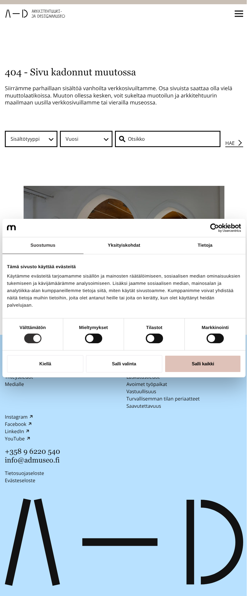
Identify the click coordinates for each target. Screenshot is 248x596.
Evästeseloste (20, 480)
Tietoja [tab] (205, 245)
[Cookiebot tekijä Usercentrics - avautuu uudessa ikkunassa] (214, 227)
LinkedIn (14, 431)
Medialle (14, 384)
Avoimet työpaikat (146, 384)
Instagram (16, 416)
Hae (230, 143)
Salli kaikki (203, 363)
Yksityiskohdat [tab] (124, 245)
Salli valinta (124, 363)
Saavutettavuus (143, 406)
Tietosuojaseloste (24, 472)
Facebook (15, 424)
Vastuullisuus (141, 391)
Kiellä (45, 363)
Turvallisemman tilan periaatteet (163, 398)
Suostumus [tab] (43, 245)
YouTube (15, 438)
